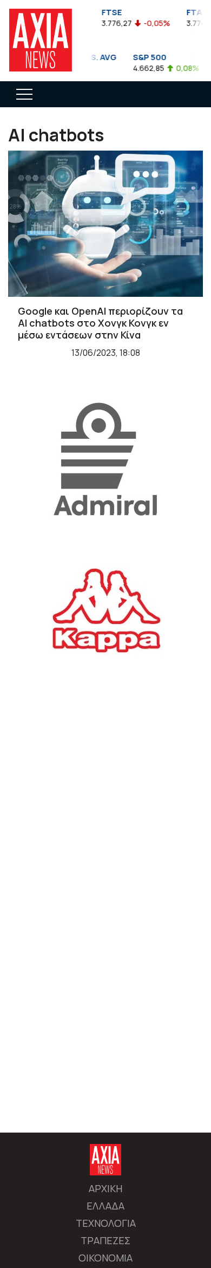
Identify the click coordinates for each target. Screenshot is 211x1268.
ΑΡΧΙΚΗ (105, 1188)
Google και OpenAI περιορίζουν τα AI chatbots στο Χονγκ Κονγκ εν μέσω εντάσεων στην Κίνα (100, 322)
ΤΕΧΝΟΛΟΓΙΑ (106, 1223)
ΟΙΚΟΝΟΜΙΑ (105, 1257)
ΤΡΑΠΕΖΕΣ (105, 1240)
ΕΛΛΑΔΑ (105, 1205)
